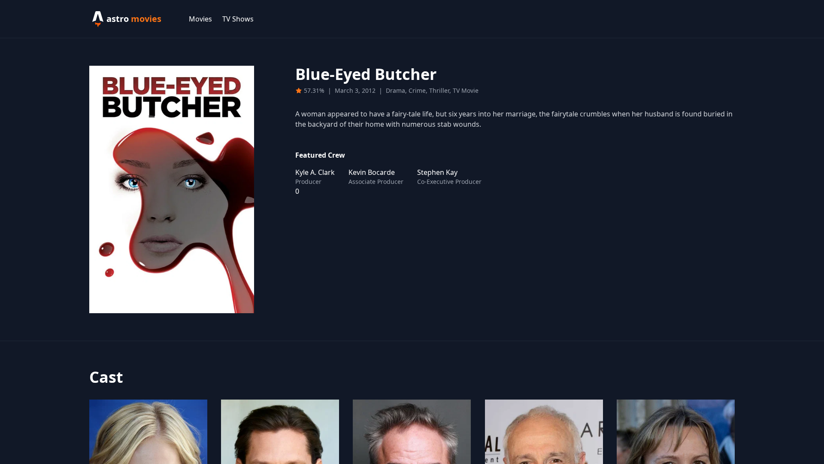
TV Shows (238, 19)
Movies (200, 19)
